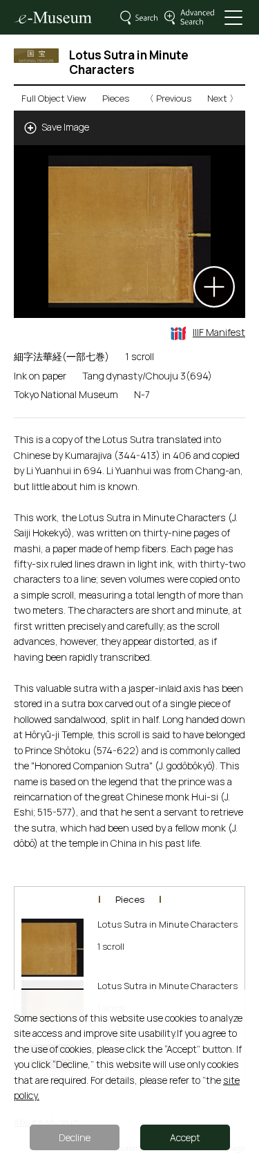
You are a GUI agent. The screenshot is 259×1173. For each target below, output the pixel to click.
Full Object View (53, 98)
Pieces (115, 98)
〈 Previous (168, 98)
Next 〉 (222, 98)
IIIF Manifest (219, 332)
